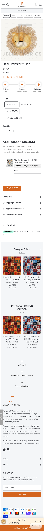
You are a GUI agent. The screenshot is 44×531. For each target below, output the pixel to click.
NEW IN (6, 15)
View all (22, 252)
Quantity (6, 126)
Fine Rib (20, 15)
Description (7, 197)
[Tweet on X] (8, 225)
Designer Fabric (22, 249)
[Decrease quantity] (5, 131)
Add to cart (12, 188)
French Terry (28, 15)
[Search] (8, 4)
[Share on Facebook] (11, 225)
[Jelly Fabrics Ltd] (22, 4)
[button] (13, 77)
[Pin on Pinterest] (14, 225)
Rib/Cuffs (37, 15)
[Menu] (3, 4)
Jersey (13, 15)
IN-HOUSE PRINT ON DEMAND (22, 307)
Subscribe (22, 494)
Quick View (9, 166)
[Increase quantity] (14, 131)
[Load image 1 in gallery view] (22, 40)
